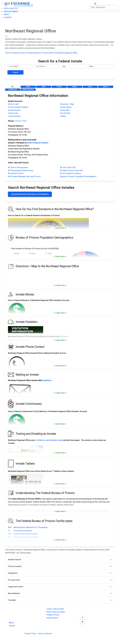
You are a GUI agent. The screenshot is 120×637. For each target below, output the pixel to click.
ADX (10, 527)
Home (7, 53)
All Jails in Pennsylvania (18, 167)
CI (9, 531)
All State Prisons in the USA (71, 170)
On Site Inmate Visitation (18, 107)
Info (12, 87)
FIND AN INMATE (11, 11)
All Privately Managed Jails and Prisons (24, 176)
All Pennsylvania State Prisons (20, 170)
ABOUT (7, 14)
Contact (12, 626)
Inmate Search (28, 89)
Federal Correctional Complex (25, 534)
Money (74, 87)
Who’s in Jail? (13, 104)
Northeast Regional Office (66, 53)
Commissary (12, 89)
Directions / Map (67, 104)
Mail (43, 87)
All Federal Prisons (16, 173)
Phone (59, 87)
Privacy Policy (30, 633)
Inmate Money (66, 107)
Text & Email (65, 113)
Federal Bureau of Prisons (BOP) (40, 53)
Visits (28, 87)
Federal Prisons (18, 53)
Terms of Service (45, 633)
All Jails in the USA (67, 167)
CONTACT (8, 17)
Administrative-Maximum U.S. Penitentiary (30, 527)
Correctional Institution (22, 531)
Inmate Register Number (38, 143)
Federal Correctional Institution (26, 537)
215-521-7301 (21, 121)
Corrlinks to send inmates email (49, 440)
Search (15, 72)
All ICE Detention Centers (70, 173)
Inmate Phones (14, 110)
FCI (9, 537)
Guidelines (46, 380)
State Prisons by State (55, 612)
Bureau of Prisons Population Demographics (78, 176)
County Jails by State (55, 609)
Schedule (64, 336)
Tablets (106, 87)
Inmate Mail (65, 110)
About (11, 623)
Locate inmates (14, 116)
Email (90, 87)
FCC (9, 534)
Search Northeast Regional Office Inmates (30, 194)
